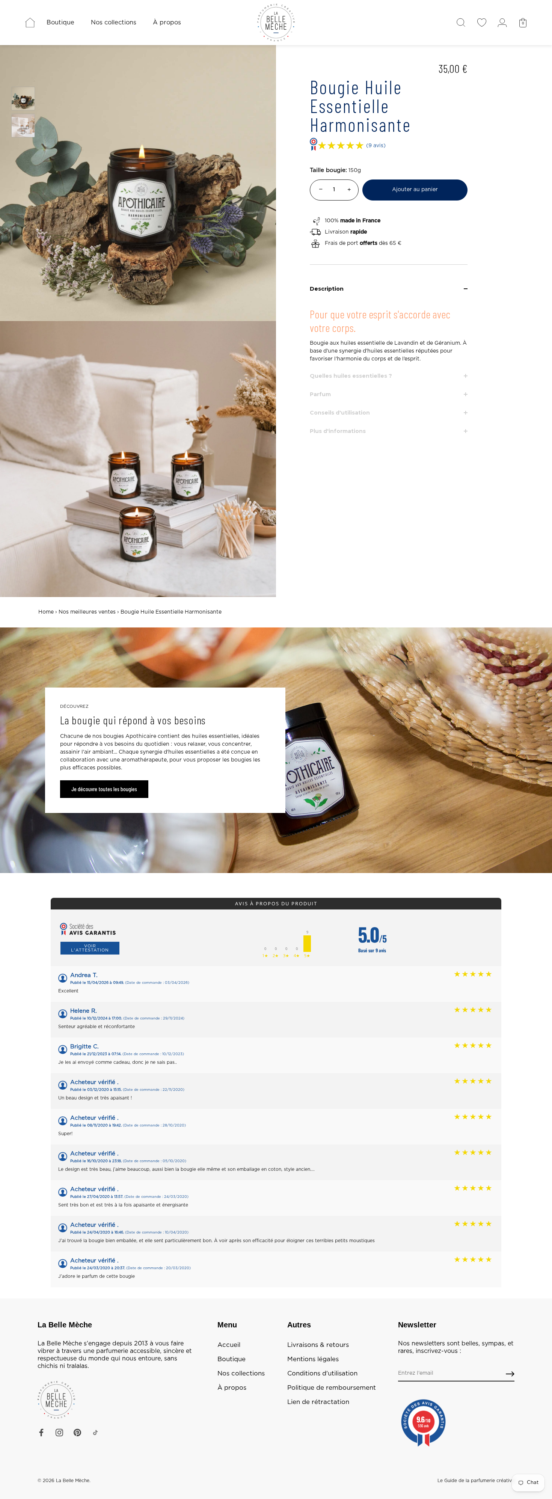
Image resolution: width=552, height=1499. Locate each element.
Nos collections (113, 23)
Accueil (228, 1345)
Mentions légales (313, 1359)
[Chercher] (461, 22)
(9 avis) (376, 145)
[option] (23, 99)
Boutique (60, 23)
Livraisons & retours (318, 1345)
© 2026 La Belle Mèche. (64, 1480)
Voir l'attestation (90, 948)
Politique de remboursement (331, 1388)
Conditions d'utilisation (322, 1374)
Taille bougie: (328, 170)
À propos (167, 23)
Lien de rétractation (318, 1402)
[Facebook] (41, 1432)
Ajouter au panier (415, 189)
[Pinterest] (77, 1432)
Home (46, 612)
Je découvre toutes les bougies (104, 789)
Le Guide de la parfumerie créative (475, 1480)
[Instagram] (59, 1432)
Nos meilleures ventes (87, 612)
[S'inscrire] (510, 1373)
